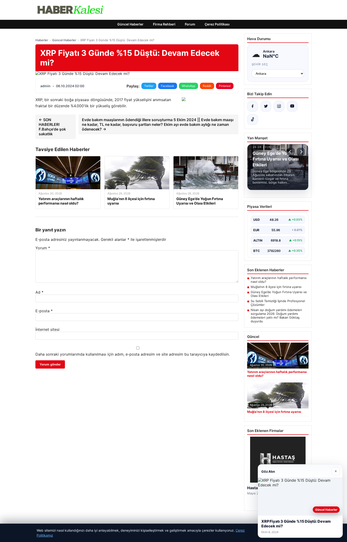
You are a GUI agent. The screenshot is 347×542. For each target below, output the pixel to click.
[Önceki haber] (291, 152)
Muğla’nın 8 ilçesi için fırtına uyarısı (276, 287)
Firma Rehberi (164, 24)
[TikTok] (252, 119)
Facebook (167, 86)
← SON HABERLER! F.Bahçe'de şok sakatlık (52, 126)
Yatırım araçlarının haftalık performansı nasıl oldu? (279, 279)
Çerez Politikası (217, 24)
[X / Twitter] (265, 106)
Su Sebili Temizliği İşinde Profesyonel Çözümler (278, 303)
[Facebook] (252, 106)
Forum (190, 24)
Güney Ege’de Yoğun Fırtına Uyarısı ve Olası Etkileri (279, 294)
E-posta (44, 310)
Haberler (41, 40)
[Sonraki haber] (301, 152)
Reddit (207, 86)
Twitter (148, 86)
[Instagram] (279, 106)
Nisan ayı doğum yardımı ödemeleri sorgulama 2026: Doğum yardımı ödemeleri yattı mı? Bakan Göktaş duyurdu (276, 315)
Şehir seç (260, 64)
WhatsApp (188, 86)
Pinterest (225, 86)
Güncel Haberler (130, 24)
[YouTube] (292, 106)
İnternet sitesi (47, 329)
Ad (39, 292)
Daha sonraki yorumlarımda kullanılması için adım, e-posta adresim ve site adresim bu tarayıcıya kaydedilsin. (132, 354)
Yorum (42, 248)
